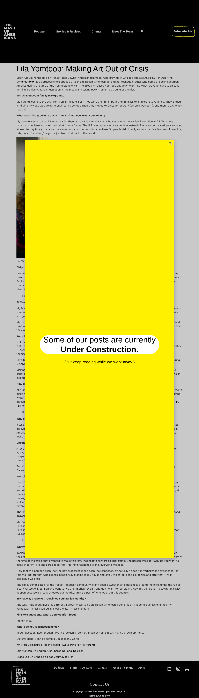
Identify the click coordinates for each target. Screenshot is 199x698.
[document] (99, 349)
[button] (170, 144)
